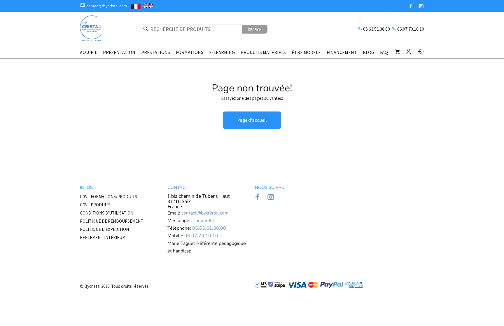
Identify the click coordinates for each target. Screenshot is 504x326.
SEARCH (255, 29)
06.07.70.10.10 (410, 29)
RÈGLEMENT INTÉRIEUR (102, 237)
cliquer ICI (203, 220)
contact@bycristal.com (205, 213)
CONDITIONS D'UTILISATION (106, 213)
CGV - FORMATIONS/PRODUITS (108, 196)
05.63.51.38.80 (376, 29)
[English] (148, 6)
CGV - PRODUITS (95, 205)
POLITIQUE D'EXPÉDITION (104, 229)
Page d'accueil (252, 120)
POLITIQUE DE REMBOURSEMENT (111, 221)
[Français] (136, 6)
